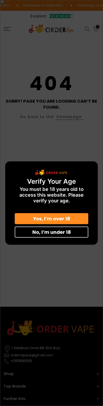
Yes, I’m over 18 (51, 218)
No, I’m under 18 (51, 232)
